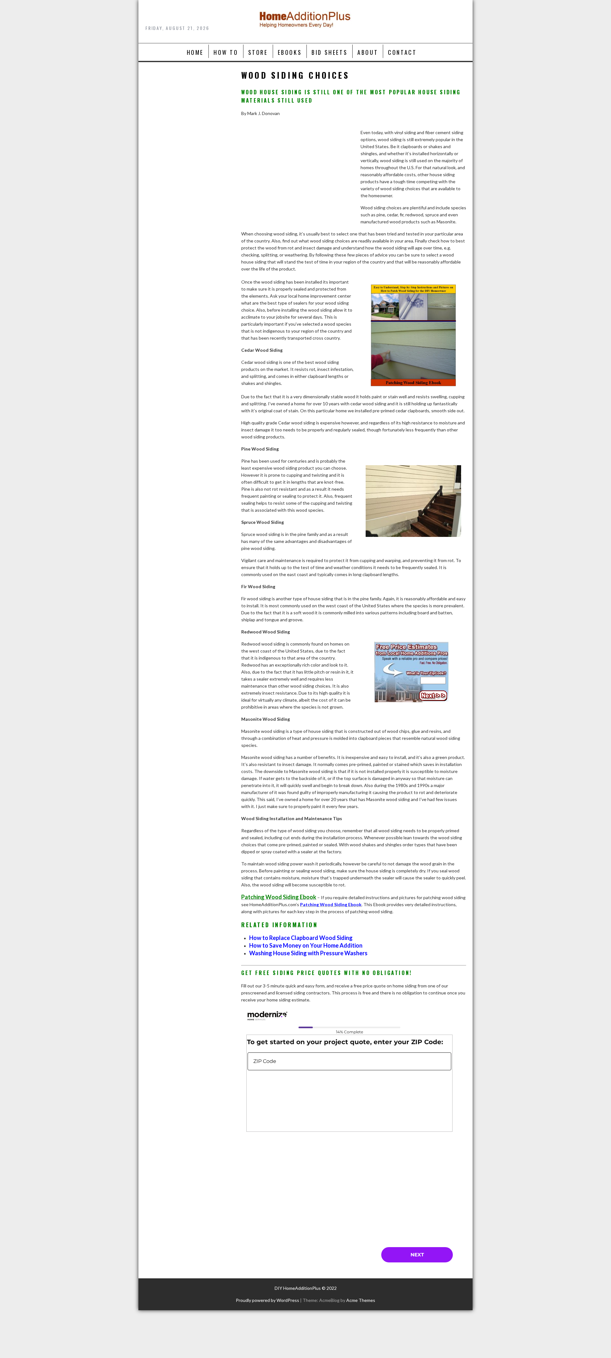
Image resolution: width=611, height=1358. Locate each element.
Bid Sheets (330, 52)
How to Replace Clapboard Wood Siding (301, 937)
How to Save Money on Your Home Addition (305, 945)
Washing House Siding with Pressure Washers (308, 953)
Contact (402, 52)
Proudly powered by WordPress (267, 1300)
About (367, 52)
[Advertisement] (297, 183)
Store (258, 52)
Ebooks (290, 52)
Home (195, 52)
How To (226, 52)
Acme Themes (360, 1300)
